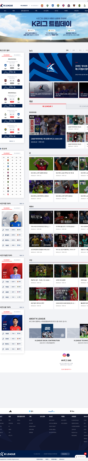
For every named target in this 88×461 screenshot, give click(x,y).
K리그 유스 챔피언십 (53, 423)
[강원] (58, 5)
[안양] (68, 5)
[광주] (8, 195)
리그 (80, 50)
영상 (14, 10)
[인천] (79, 5)
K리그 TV (10, 435)
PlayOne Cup (74, 432)
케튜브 (10, 429)
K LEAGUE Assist (75, 420)
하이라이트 (11, 423)
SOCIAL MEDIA (52, 429)
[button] (5, 27)
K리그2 (18, 423)
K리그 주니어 (51, 420)
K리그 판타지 (63, 420)
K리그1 (18, 420)
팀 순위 (30, 420)
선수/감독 (46, 10)
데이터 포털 (31, 429)
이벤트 (66, 10)
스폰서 (85, 432)
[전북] (47, 5)
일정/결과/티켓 (25, 10)
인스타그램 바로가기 (65, 369)
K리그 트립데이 (64, 423)
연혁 (85, 423)
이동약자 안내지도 (75, 423)
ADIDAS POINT (32, 426)
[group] (10, 411)
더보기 (21, 203)
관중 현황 (31, 432)
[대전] (84, 5)
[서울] (42, 5)
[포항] (74, 5)
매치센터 (11, 72)
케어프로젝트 (74, 435)
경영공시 (85, 441)
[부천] (8, 188)
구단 (1, 429)
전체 (67, 50)
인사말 (85, 420)
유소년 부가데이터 (52, 432)
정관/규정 (86, 435)
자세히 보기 (11, 141)
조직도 (85, 429)
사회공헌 (76, 10)
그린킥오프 (74, 429)
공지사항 (1, 423)
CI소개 (85, 426)
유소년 (56, 10)
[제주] (63, 5)
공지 (74, 50)
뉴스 (5, 10)
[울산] (52, 5)
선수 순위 (31, 423)
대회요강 (85, 438)
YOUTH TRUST (52, 426)
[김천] (8, 191)
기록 (36, 10)
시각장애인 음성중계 (75, 426)
